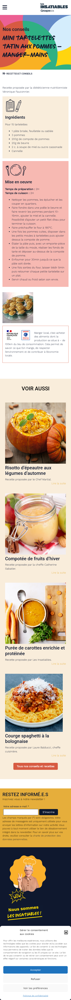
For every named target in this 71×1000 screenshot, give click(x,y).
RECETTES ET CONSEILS (19, 73)
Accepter (35, 969)
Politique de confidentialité (35, 996)
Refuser (35, 979)
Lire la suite (59, 483)
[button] (66, 932)
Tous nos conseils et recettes (35, 766)
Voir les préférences (35, 988)
